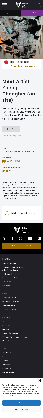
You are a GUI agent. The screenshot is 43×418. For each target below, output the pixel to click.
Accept (21, 403)
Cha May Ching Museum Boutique (14, 337)
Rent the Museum (8, 372)
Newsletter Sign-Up (21, 246)
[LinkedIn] (39, 238)
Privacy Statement (21, 415)
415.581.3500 (7, 282)
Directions (6, 286)
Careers (5, 361)
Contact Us (6, 368)
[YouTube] (30, 238)
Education (6, 329)
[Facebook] (12, 238)
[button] (39, 380)
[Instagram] (20, 238)
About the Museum (9, 353)
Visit (4, 321)
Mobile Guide (7, 341)
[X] (4, 238)
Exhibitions (6, 325)
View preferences (21, 409)
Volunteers (6, 365)
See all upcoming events (23, 66)
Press (4, 357)
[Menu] (4, 4)
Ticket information (9, 309)
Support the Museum (10, 333)
